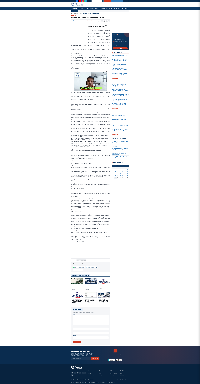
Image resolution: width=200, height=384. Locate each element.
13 (120, 173)
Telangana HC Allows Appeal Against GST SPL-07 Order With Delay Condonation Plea (98, 10)
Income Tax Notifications (81, 260)
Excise (96, 8)
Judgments (111, 372)
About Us (121, 368)
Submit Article (122, 370)
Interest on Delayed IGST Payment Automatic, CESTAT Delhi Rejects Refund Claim (119, 85)
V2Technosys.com (91, 379)
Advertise (121, 372)
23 (127, 175)
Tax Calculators (111, 375)
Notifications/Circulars (90, 20)
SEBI (116, 8)
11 (115, 173)
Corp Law (124, 8)
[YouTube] (80, 1)
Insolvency (100, 373)
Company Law (91, 8)
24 (113, 177)
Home (73, 8)
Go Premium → (120, 48)
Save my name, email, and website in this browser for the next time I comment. (86, 339)
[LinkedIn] (81, 1)
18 (115, 175)
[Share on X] (102, 21)
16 (127, 173)
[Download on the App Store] (119, 360)
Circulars (80, 13)
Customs (100, 8)
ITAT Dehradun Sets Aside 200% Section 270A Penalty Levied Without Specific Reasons (120, 96)
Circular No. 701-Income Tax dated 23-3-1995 (87, 18)
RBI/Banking (101, 372)
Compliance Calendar (113, 373)
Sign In (126, 0)
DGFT (112, 8)
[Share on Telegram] (109, 21)
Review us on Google (78, 269)
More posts (114, 78)
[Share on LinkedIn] (104, 21)
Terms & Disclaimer (125, 379)
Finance (120, 8)
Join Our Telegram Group (92, 267)
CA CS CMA (108, 8)
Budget (81, 8)
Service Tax (86, 8)
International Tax (91, 375)
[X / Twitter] (78, 1)
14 (122, 173)
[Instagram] (83, 1)
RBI (114, 8)
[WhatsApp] (84, 1)
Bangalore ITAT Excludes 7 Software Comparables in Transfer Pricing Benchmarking (119, 75)
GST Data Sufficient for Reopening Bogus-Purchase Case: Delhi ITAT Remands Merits (119, 105)
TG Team (74, 20)
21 (122, 175)
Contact (121, 373)
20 (120, 175)
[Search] (102, 1)
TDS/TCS (89, 373)
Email (74, 331)
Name (74, 326)
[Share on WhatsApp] (107, 21)
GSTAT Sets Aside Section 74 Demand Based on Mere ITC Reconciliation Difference (120, 61)
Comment (75, 314)
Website (74, 335)
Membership (122, 375)
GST (104, 8)
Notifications (111, 368)
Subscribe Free (95, 358)
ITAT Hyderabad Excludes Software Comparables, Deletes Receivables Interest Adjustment (119, 70)
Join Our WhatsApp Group (79, 267)
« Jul (112, 181)
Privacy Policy (119, 379)
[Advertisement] (79, 34)
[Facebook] (77, 1)
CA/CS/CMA (101, 375)
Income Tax (76, 8)
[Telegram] (86, 1)
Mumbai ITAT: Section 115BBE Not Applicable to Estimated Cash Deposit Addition (120, 90)
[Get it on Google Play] (111, 360)
